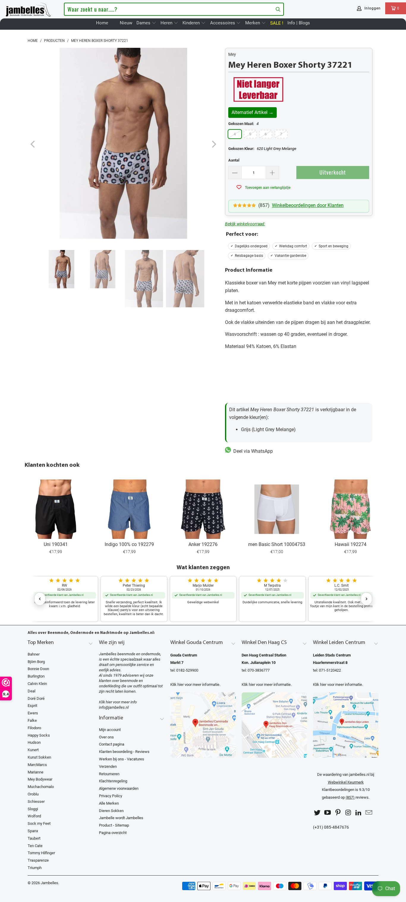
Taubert (34, 838)
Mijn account (110, 729)
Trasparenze (38, 860)
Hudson (34, 742)
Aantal (233, 160)
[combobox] (174, 9)
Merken (253, 23)
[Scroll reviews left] (39, 598)
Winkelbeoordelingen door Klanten (308, 205)
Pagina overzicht (113, 832)
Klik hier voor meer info (118, 702)
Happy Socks (39, 735)
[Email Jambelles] (368, 813)
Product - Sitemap (114, 825)
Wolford (34, 816)
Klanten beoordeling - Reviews (124, 751)
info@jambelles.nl (114, 707)
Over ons (106, 737)
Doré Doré (36, 698)
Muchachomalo (41, 786)
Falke (32, 720)
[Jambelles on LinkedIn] (358, 813)
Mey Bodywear (40, 779)
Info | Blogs (298, 23)
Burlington (36, 676)
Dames (144, 23)
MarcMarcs (37, 764)
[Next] (213, 144)
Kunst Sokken (39, 757)
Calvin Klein (37, 683)
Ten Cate (35, 846)
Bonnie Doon (38, 669)
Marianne (35, 772)
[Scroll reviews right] (366, 598)
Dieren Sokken (111, 810)
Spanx (33, 831)
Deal (31, 691)
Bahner (34, 654)
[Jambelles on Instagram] (348, 813)
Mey (232, 54)
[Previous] (33, 144)
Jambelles (49, 883)
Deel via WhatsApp (252, 451)
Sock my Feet (39, 823)
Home (102, 23)
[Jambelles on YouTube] (327, 813)
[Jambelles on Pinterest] (337, 813)
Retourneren (109, 774)
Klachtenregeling (113, 781)
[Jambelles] (28, 8)
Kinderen (191, 23)
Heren (167, 23)
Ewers (33, 713)
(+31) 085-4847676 (331, 827)
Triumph (35, 867)
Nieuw (126, 23)
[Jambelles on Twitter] (317, 813)
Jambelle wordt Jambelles (121, 818)
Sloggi (33, 809)
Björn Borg (36, 661)
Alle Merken (109, 803)
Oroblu (33, 794)
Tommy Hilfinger (41, 853)
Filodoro (34, 728)
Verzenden (108, 766)
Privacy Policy (110, 796)
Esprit (32, 705)
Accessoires (223, 23)
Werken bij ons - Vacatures (121, 759)
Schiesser (36, 801)
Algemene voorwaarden (119, 788)
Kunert (33, 750)
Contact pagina (111, 744)
